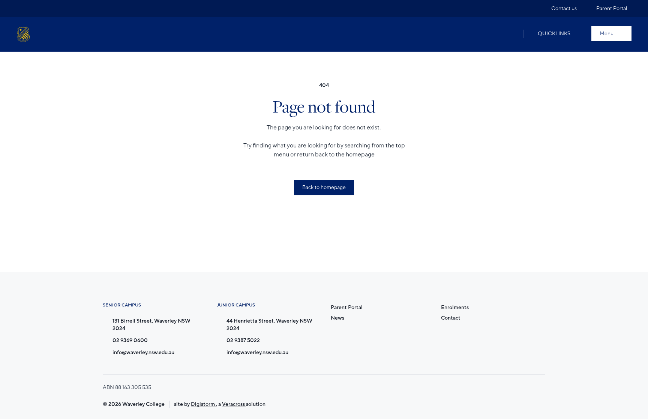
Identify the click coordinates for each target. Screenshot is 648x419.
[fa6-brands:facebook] (36, 8)
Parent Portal (347, 307)
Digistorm (203, 404)
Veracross (234, 404)
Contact (450, 318)
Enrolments (455, 307)
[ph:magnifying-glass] (509, 33)
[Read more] (22, 8)
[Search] (509, 33)
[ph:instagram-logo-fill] (22, 8)
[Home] (23, 34)
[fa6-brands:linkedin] (50, 8)
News (337, 318)
